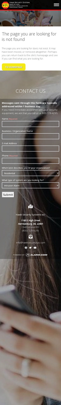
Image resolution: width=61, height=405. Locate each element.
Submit (8, 195)
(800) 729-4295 (30, 230)
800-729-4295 (50, 113)
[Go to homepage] (16, 5)
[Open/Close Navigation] (56, 4)
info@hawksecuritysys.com (30, 242)
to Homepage (13, 67)
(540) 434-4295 (30, 227)
